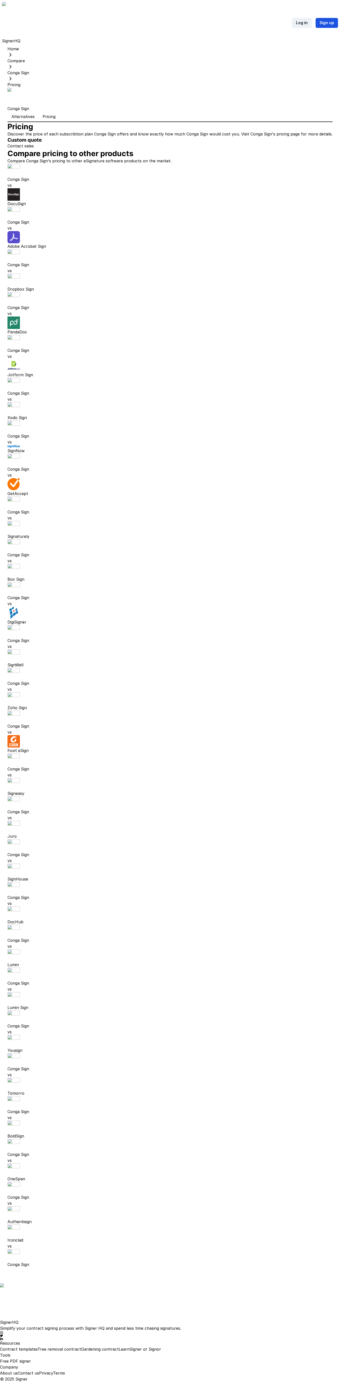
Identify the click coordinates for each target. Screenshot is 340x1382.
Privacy (46, 1373)
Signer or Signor (145, 1349)
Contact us (28, 1373)
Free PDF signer (15, 1361)
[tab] (23, 117)
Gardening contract (100, 1349)
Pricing (49, 116)
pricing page (288, 133)
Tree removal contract (59, 1349)
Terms (59, 1373)
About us (9, 1373)
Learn (124, 1349)
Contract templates (19, 1349)
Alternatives (23, 116)
